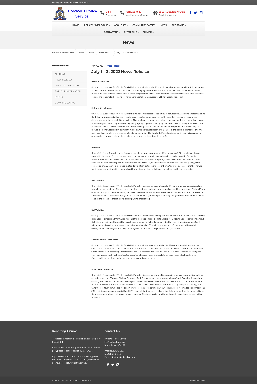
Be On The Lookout (65, 103)
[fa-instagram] (201, 12)
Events (59, 97)
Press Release (113, 65)
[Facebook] (108, 365)
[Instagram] (117, 365)
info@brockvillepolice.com (122, 357)
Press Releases (64, 80)
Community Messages (67, 85)
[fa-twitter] (195, 12)
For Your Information (68, 91)
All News (60, 74)
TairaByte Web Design (197, 380)
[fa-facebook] (190, 12)
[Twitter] (112, 365)
